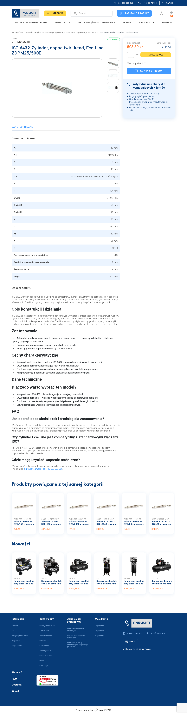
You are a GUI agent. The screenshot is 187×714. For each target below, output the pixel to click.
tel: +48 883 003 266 (52, 469)
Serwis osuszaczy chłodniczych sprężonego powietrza (77, 645)
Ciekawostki (44, 646)
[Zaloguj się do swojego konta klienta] (161, 13)
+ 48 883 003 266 (125, 3)
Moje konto (99, 636)
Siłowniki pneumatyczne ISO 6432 (84, 32)
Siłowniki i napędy (33, 32)
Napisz (169, 3)
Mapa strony (17, 646)
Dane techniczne (22, 127)
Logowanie (99, 626)
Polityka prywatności (20, 636)
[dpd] (23, 691)
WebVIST (107, 710)
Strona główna (17, 32)
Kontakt (15, 626)
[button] (171, 13)
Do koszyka (156, 54)
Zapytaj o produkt (151, 71)
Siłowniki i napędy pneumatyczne (55, 32)
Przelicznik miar (45, 656)
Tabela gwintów (45, 651)
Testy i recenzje (45, 636)
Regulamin (16, 641)
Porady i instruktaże (47, 626)
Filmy (41, 661)
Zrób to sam (44, 631)
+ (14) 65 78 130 (149, 3)
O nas (14, 631)
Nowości (42, 641)
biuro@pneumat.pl (33, 469)
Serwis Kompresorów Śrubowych (75, 630)
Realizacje (43, 665)
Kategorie (57, 13)
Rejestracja (99, 631)
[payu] (23, 678)
